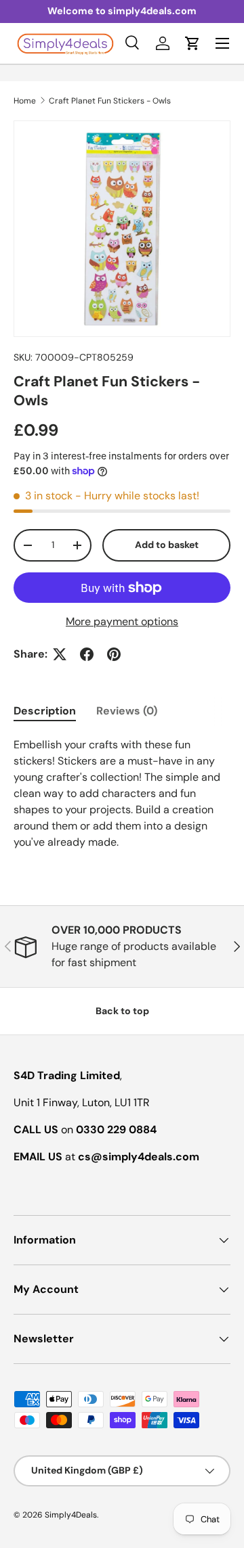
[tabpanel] (122, 793)
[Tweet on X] (59, 654)
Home (25, 100)
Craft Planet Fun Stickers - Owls (110, 100)
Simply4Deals (71, 1514)
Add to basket (167, 545)
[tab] (45, 711)
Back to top (122, 1011)
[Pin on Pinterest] (113, 654)
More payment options (122, 621)
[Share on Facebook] (86, 654)
